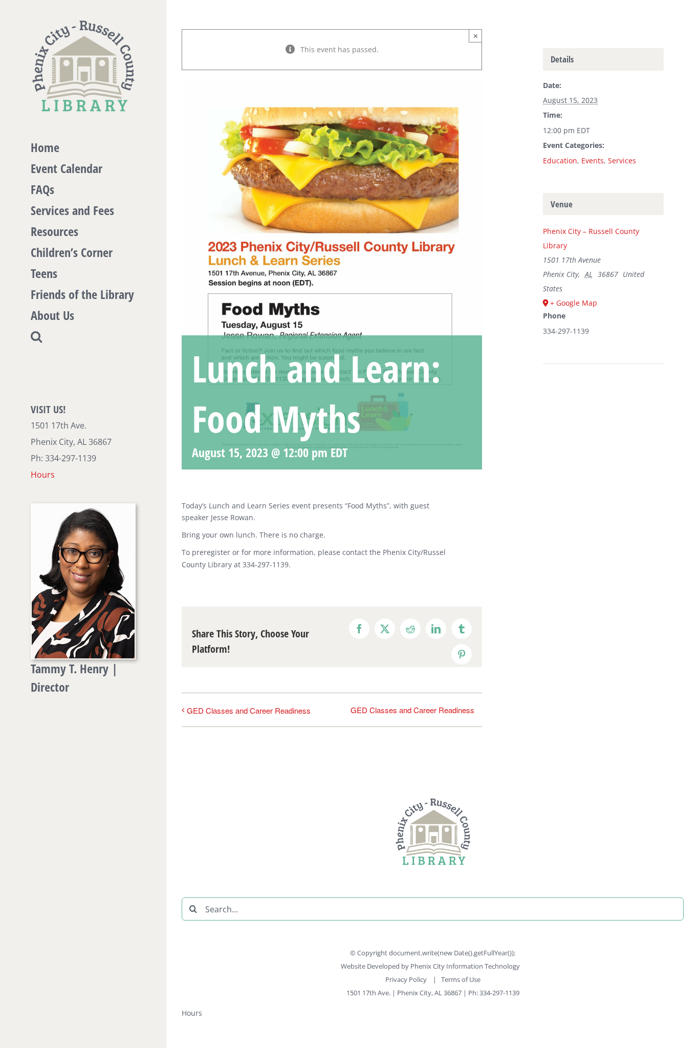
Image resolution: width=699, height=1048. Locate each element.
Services (622, 160)
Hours (43, 474)
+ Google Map (573, 303)
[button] (83, 336)
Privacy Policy (406, 979)
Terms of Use (460, 979)
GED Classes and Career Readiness (249, 710)
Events (592, 160)
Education (560, 160)
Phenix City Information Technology (465, 966)
